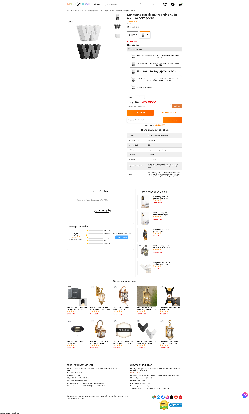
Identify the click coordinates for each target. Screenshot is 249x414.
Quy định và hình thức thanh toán (89, 396)
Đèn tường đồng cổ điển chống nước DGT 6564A (169, 342)
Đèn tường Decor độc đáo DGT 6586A (161, 230)
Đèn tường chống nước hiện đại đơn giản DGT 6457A (77, 308)
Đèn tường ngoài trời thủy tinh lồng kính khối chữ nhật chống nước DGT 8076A (161, 197)
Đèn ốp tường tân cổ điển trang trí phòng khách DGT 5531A (146, 308)
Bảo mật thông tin (72, 396)
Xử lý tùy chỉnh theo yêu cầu (146, 87)
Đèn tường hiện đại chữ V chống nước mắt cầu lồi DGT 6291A (161, 263)
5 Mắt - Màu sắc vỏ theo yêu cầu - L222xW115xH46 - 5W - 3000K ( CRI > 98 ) (158, 56)
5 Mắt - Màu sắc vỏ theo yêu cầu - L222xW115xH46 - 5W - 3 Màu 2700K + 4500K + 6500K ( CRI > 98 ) (158, 79)
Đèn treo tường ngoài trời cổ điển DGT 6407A (161, 247)
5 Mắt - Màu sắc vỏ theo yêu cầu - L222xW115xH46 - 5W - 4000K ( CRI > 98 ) (158, 64)
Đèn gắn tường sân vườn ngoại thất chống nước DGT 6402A (100, 308)
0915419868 (160, 125)
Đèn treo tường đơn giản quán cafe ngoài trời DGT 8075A (160, 214)
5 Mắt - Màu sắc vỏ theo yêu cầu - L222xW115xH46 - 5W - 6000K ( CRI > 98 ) (158, 72)
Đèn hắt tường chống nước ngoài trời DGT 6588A (146, 342)
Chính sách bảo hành (121, 396)
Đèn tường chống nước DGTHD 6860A (75, 342)
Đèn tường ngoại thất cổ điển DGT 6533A (122, 308)
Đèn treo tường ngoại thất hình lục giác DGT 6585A (123, 342)
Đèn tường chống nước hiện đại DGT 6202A (170, 308)
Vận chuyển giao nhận (107, 396)
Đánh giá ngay (122, 237)
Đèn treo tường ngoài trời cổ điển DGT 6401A (99, 342)
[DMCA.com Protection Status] (164, 405)
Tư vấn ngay (177, 106)
